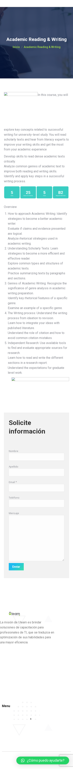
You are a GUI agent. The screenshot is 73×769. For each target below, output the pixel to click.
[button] (42, 760)
